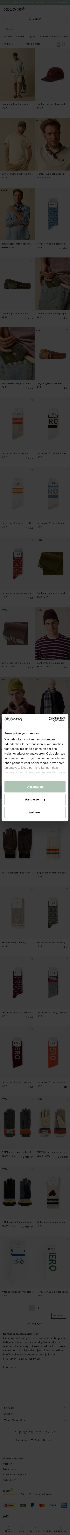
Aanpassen (32, 799)
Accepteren (35, 786)
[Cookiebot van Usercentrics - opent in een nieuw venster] (49, 719)
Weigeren (35, 812)
